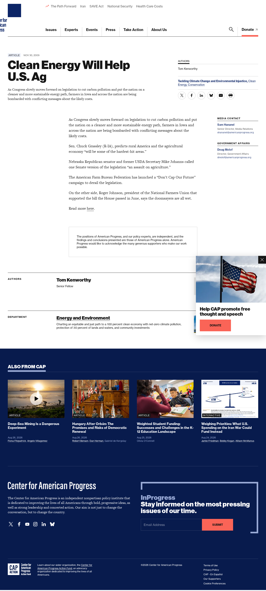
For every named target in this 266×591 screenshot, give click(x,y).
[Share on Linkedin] (201, 95)
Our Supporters (212, 578)
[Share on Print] (230, 95)
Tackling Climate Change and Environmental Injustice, (213, 81)
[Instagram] (35, 524)
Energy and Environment (83, 318)
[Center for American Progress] (15, 18)
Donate (248, 29)
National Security (119, 6)
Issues (51, 29)
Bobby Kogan (227, 440)
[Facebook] (19, 524)
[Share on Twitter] (182, 95)
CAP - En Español (213, 574)
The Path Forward (63, 6)
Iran (83, 6)
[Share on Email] (221, 95)
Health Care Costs (149, 6)
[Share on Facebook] (192, 95)
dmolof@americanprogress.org (234, 157)
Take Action (133, 29)
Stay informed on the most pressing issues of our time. (195, 504)
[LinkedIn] (44, 524)
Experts (71, 29)
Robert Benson (80, 440)
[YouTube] (27, 524)
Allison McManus (244, 440)
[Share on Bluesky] (211, 95)
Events (92, 29)
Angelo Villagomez (37, 440)
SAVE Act (97, 6)
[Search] (231, 32)
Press (110, 29)
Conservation (196, 84)
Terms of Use (210, 565)
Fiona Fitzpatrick (17, 440)
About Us (159, 29)
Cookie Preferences (214, 583)
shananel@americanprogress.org (235, 132)
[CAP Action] (20, 569)
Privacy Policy (211, 569)
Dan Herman (96, 440)
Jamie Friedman (210, 440)
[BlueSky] (52, 524)
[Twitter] (11, 524)
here (90, 208)
